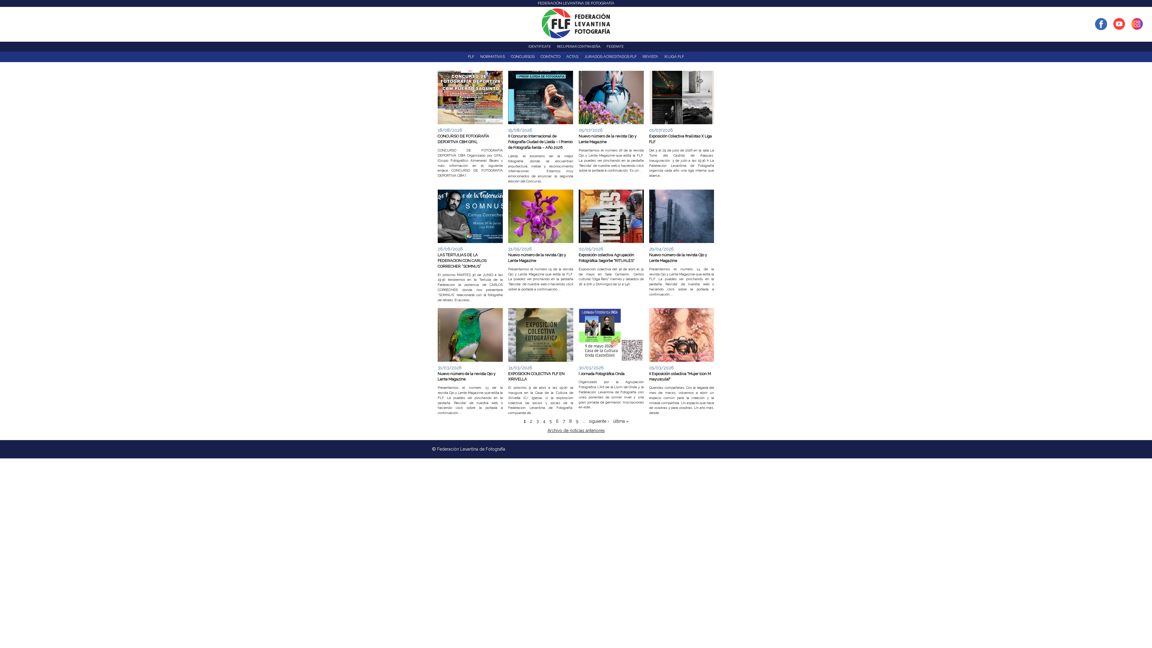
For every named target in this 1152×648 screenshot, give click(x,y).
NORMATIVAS (492, 56)
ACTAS (572, 56)
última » (620, 421)
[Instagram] (1137, 26)
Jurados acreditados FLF (610, 56)
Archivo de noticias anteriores (576, 430)
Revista (650, 56)
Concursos (523, 56)
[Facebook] (1101, 26)
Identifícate (539, 46)
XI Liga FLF (674, 56)
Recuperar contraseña (579, 46)
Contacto (550, 56)
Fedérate (615, 46)
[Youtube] (1119, 26)
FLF (471, 56)
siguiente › (599, 421)
